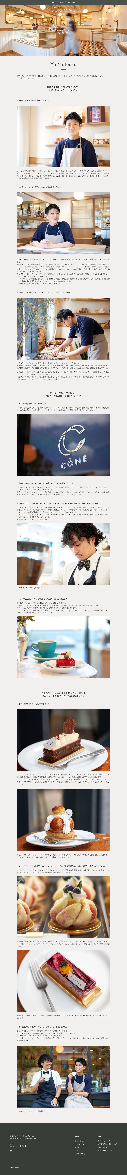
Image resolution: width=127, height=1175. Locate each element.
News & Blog (79, 1144)
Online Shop (79, 1141)
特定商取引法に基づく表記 (107, 1144)
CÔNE (17, 1168)
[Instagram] (11, 1151)
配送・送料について (105, 1150)
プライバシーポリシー (106, 1141)
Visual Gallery (80, 1154)
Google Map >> (30, 1138)
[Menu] (4, 9)
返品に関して (102, 1147)
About (77, 1147)
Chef (76, 1150)
